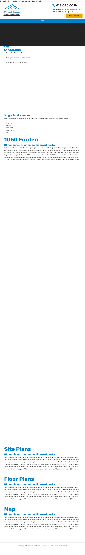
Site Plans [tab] (9, 128)
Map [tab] (7, 132)
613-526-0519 (66, 5)
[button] (42, 21)
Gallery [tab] (8, 125)
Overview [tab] (9, 123)
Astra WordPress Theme (59, 546)
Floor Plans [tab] (10, 130)
